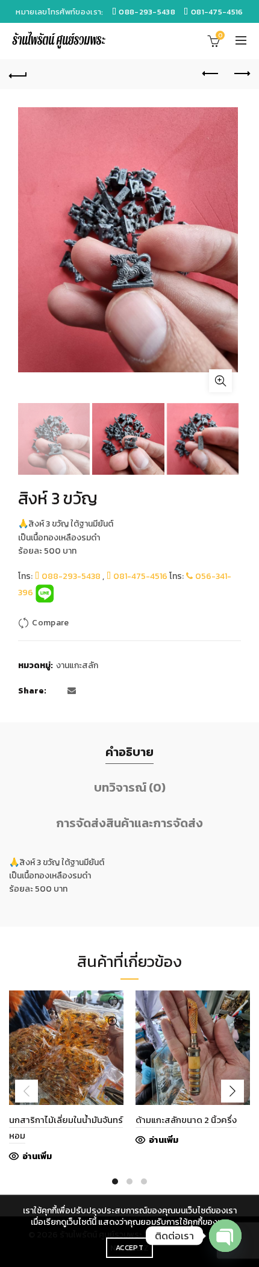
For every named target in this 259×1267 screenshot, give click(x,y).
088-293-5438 (70, 576)
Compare (50, 622)
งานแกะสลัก (77, 666)
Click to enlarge (220, 380)
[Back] (18, 74)
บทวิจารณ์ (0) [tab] (130, 787)
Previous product (211, 74)
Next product (241, 74)
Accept (129, 1247)
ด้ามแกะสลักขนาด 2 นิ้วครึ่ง (186, 1120)
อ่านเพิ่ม (37, 1156)
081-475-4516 (139, 576)
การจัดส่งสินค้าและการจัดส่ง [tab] (129, 823)
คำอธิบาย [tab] (129, 752)
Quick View (112, 1022)
